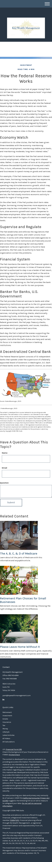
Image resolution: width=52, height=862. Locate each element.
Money (5, 729)
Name (4, 453)
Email (4, 468)
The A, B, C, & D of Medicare (18, 553)
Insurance (7, 722)
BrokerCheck (14, 755)
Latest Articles (9, 735)
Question (4, 483)
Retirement (7, 712)
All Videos (6, 738)
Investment (7, 716)
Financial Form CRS (14, 749)
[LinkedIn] (3, 699)
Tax (4, 725)
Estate (5, 719)
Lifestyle (6, 732)
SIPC (17, 820)
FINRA (12, 820)
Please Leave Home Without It (20, 647)
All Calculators (9, 742)
